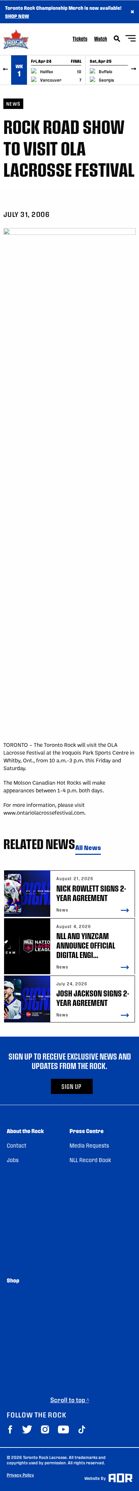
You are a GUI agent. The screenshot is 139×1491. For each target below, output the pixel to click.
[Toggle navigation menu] (131, 39)
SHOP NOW (17, 16)
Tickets (80, 38)
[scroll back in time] (5, 70)
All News (88, 848)
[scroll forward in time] (133, 70)
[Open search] (117, 38)
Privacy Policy (20, 1474)
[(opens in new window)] (10, 1429)
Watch (100, 38)
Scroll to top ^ (69, 1399)
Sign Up (71, 1086)
